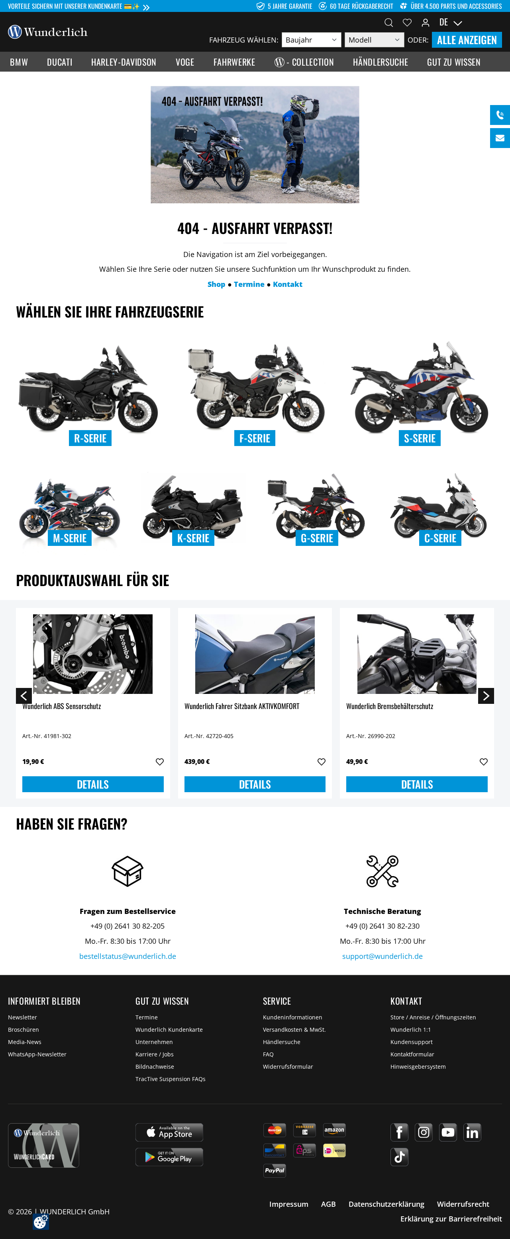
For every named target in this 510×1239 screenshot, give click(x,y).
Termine (146, 1017)
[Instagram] (424, 1132)
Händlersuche (281, 1042)
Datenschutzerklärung (386, 1204)
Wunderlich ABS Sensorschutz (61, 706)
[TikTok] (399, 1157)
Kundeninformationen (292, 1017)
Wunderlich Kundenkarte (169, 1029)
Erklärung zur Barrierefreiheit (451, 1218)
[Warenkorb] (497, 22)
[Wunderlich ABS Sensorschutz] (93, 654)
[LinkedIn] (472, 1132)
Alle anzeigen (467, 39)
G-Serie (317, 537)
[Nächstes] (486, 695)
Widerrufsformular (288, 1066)
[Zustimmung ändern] (41, 1222)
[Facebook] (399, 1132)
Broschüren (23, 1029)
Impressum (288, 1204)
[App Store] (169, 1132)
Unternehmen (154, 1042)
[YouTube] (448, 1132)
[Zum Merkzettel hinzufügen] (160, 762)
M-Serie (69, 537)
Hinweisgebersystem (418, 1066)
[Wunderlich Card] (43, 1145)
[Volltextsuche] (389, 21)
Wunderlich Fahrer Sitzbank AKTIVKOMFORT (241, 706)
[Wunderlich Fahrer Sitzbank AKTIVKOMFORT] (255, 654)
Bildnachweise (154, 1066)
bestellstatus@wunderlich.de (127, 956)
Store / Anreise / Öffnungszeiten (433, 1017)
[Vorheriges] (24, 695)
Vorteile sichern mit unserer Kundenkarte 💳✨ (74, 6)
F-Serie (254, 438)
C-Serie (440, 537)
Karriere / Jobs (154, 1054)
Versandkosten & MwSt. (294, 1029)
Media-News (24, 1042)
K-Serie (193, 537)
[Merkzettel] (407, 21)
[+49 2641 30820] (500, 115)
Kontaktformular (412, 1054)
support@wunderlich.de (382, 956)
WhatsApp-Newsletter (37, 1054)
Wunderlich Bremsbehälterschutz (389, 706)
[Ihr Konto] (425, 21)
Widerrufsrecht (463, 1204)
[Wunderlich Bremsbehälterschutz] (417, 654)
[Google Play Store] (169, 1157)
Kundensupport (411, 1042)
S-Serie (419, 438)
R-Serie (90, 438)
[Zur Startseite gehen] (48, 31)
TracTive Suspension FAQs (170, 1079)
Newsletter (22, 1017)
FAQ (268, 1054)
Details (93, 784)
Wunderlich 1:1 (410, 1029)
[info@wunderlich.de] (500, 138)
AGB (328, 1204)
